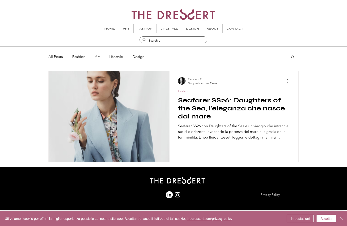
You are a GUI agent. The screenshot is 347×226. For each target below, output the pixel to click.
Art (97, 56)
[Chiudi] (341, 218)
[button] (292, 57)
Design (138, 56)
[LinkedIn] (169, 194)
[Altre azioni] (289, 81)
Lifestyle (116, 56)
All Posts (55, 56)
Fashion (78, 56)
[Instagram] (177, 194)
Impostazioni (300, 218)
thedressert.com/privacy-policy (209, 218)
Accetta (326, 218)
